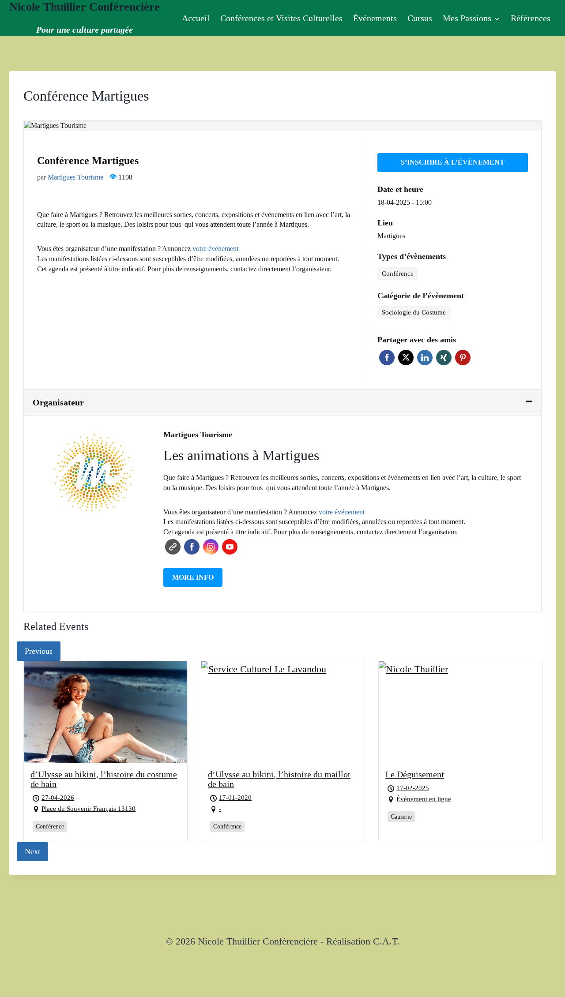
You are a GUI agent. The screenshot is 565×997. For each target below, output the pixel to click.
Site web (173, 547)
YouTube (229, 547)
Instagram (210, 547)
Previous (39, 651)
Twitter (406, 357)
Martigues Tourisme (75, 177)
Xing (444, 357)
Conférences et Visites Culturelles (281, 18)
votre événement (215, 248)
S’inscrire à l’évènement (453, 162)
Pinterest (463, 357)
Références (530, 18)
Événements (375, 18)
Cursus (419, 18)
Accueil (196, 18)
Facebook (387, 357)
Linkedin (425, 357)
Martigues (391, 236)
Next (32, 851)
